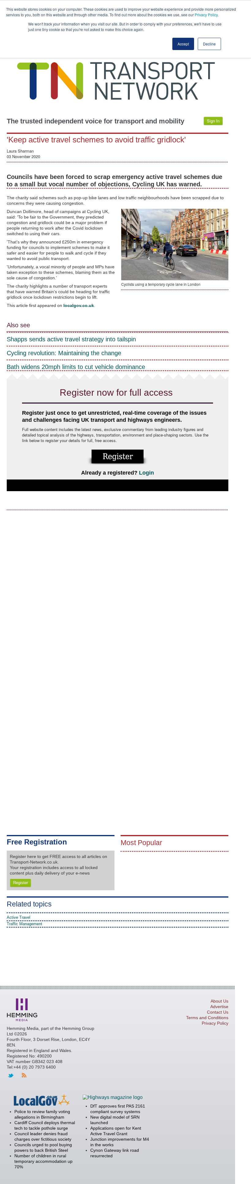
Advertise (219, 1006)
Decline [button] (209, 43)
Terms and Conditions (207, 1017)
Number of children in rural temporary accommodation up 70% (43, 1161)
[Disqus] (117, 592)
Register (20, 882)
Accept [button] (183, 43)
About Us (219, 1001)
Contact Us (217, 1012)
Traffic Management (24, 924)
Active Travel (18, 917)
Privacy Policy (206, 14)
